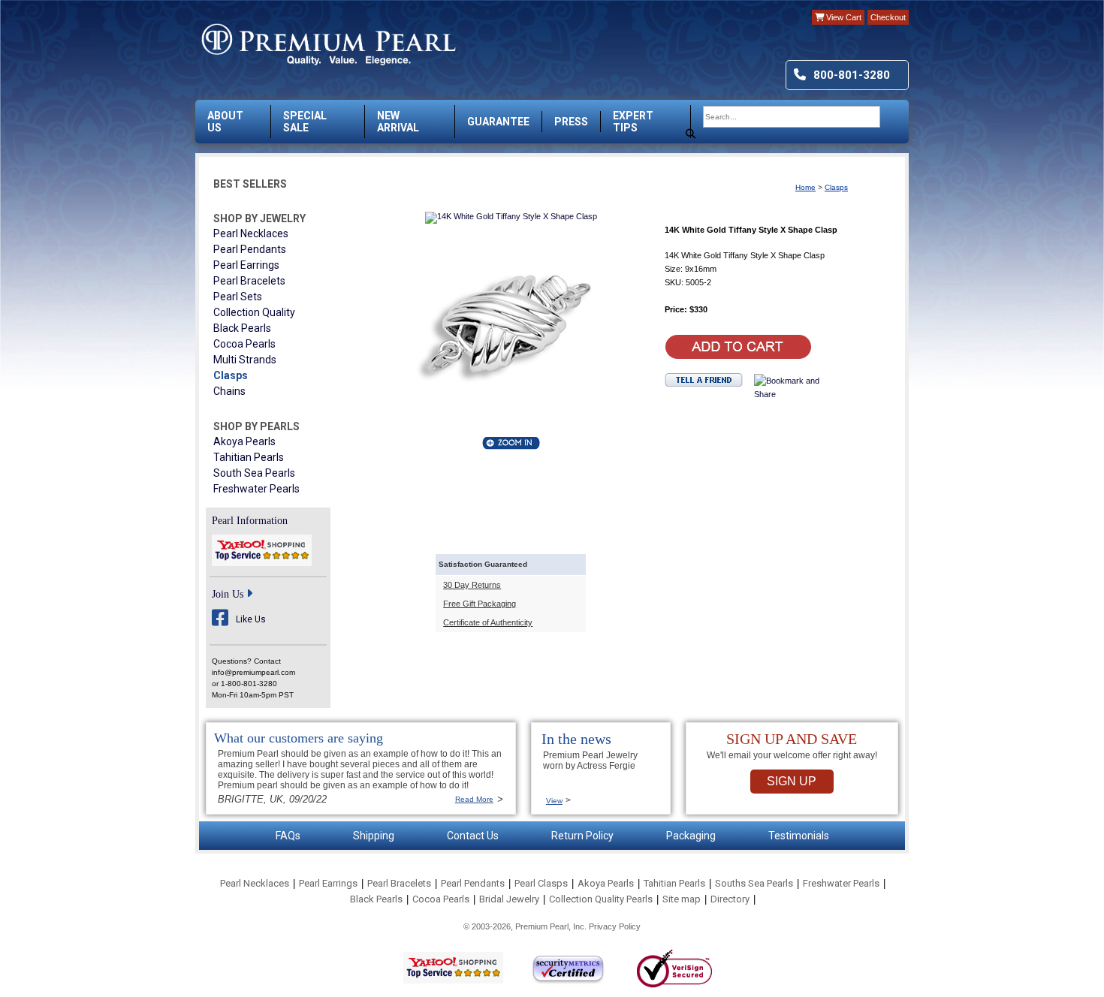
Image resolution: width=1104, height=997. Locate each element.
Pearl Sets (237, 297)
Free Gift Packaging (479, 603)
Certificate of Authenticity (487, 622)
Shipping (373, 836)
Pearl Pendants (249, 249)
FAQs (288, 836)
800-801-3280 (851, 75)
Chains (229, 391)
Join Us (227, 594)
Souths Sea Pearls (754, 883)
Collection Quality (254, 312)
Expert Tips (633, 122)
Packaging (691, 836)
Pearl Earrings (246, 265)
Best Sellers (250, 184)
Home (805, 187)
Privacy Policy (615, 926)
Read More (474, 799)
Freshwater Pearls (256, 489)
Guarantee (498, 122)
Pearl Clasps (541, 883)
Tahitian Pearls (248, 457)
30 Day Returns (472, 584)
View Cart (842, 17)
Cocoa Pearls (244, 344)
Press (571, 122)
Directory (730, 899)
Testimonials (798, 836)
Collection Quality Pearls (601, 899)
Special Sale (305, 122)
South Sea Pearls (254, 473)
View (554, 801)
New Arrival (398, 122)
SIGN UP (791, 781)
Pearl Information (250, 520)
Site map (681, 899)
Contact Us (473, 836)
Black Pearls (242, 328)
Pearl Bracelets (249, 281)
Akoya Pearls (244, 441)
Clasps (230, 375)
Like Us (251, 619)
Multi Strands (244, 360)
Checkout (888, 17)
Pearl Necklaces (250, 233)
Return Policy (582, 836)
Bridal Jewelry (509, 899)
